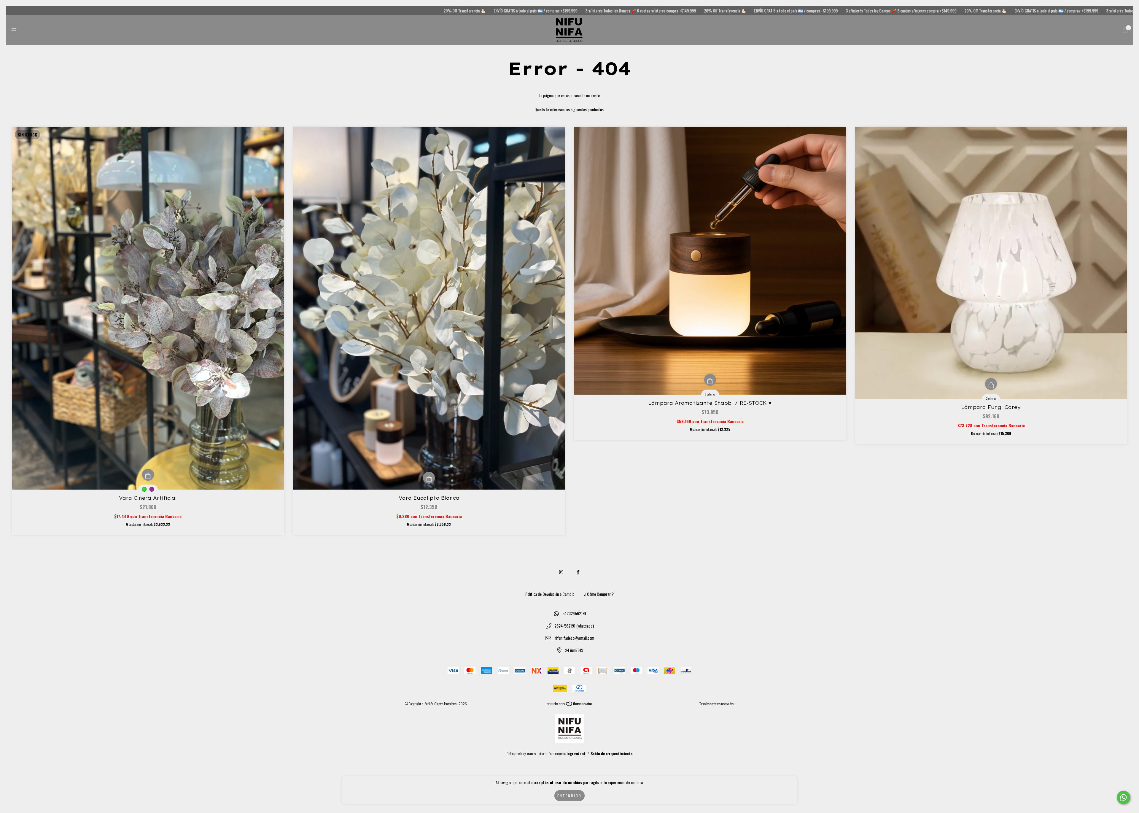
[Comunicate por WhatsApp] (1123, 797)
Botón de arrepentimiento (611, 753)
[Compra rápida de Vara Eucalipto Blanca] (429, 478)
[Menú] (14, 30)
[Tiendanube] (570, 704)
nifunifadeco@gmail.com (574, 638)
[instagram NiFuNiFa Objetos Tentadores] (561, 572)
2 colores (710, 394)
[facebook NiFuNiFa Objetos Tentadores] (578, 572)
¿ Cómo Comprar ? (599, 594)
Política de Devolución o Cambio (549, 594)
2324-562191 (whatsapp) (574, 626)
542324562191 (574, 613)
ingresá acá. (576, 753)
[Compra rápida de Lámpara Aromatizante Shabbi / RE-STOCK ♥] (710, 380)
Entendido (569, 795)
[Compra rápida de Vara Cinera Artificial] (148, 475)
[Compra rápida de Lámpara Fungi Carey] (991, 384)
